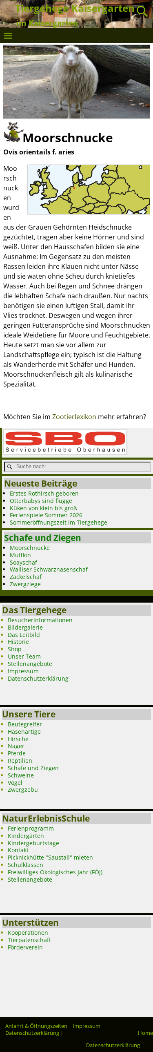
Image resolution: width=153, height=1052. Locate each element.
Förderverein (25, 947)
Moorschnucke (30, 548)
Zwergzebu (23, 789)
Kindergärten (26, 836)
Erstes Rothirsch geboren (44, 493)
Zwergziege (25, 584)
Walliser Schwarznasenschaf (49, 569)
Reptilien (20, 760)
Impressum (23, 671)
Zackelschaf (26, 577)
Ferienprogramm (31, 828)
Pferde (17, 753)
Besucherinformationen (40, 620)
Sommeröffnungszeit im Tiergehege (58, 522)
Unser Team (24, 656)
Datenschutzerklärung (38, 678)
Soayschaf (23, 562)
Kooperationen (28, 932)
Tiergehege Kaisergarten (75, 8)
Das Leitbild (24, 635)
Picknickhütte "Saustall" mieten (50, 857)
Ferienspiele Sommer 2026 (46, 515)
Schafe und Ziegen (42, 537)
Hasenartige (24, 731)
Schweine (21, 775)
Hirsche (18, 739)
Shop (15, 649)
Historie (18, 641)
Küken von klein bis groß (43, 508)
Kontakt (18, 850)
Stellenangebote (30, 664)
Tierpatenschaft (29, 940)
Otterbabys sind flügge (41, 501)
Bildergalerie (25, 627)
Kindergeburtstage (33, 843)
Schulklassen (25, 865)
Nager (16, 746)
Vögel (15, 782)
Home (145, 1032)
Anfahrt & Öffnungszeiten (36, 1026)
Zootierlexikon (74, 416)
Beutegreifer (25, 724)
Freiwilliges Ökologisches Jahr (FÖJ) (55, 872)
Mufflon (20, 555)
